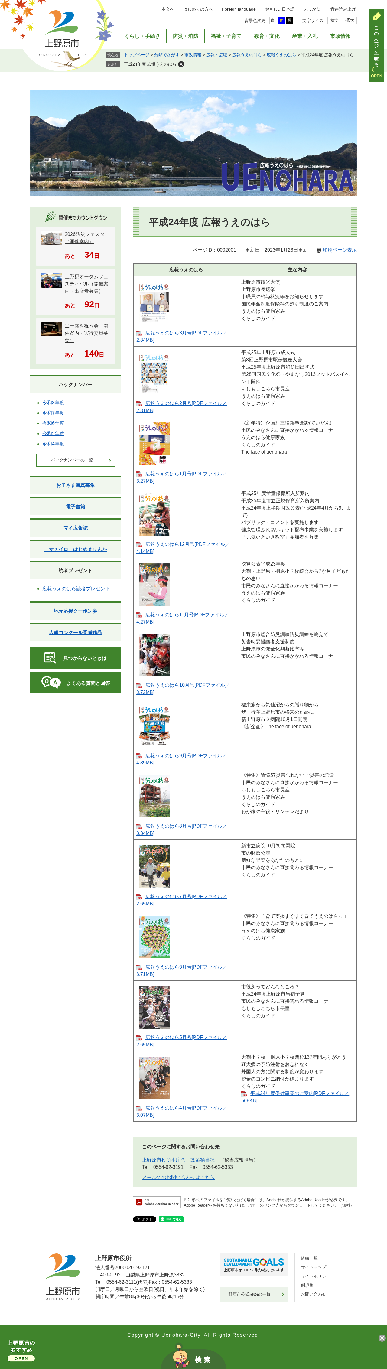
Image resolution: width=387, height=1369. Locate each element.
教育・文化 (267, 36)
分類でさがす (167, 54)
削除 (181, 64)
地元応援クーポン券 (75, 611)
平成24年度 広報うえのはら (150, 64)
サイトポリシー (315, 1276)
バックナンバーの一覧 (72, 460)
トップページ (136, 54)
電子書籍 (75, 506)
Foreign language (239, 9)
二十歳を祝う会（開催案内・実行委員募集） (86, 333)
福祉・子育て (226, 36)
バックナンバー (76, 384)
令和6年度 (53, 423)
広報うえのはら (247, 54)
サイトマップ (313, 1267)
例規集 (307, 1285)
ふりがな (312, 9)
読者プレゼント (76, 570)
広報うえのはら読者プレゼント (76, 588)
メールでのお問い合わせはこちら (178, 1177)
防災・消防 (185, 36)
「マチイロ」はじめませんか (75, 549)
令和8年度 (53, 402)
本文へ (167, 9)
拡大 (349, 20)
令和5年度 (53, 433)
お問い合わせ (313, 1294)
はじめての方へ (198, 9)
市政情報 (340, 36)
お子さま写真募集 (75, 485)
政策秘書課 (202, 1159)
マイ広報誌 (75, 527)
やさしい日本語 (279, 9)
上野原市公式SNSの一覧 (247, 1294)
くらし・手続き (142, 36)
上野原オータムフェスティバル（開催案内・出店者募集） (86, 284)
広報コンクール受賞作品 (75, 632)
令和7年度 (53, 413)
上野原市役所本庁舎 (164, 1159)
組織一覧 (309, 1258)
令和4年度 (53, 443)
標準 (334, 20)
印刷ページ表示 (340, 250)
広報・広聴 (216, 54)
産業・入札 (305, 36)
